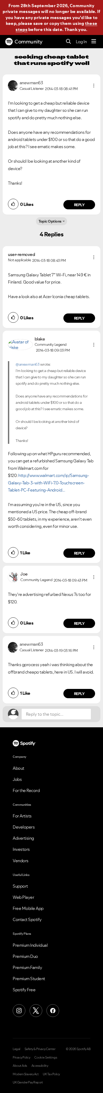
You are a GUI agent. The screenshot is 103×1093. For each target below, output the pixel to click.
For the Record (26, 790)
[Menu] (94, 41)
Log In (81, 42)
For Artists (22, 816)
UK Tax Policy (51, 1074)
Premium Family (27, 967)
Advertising (23, 838)
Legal (16, 1049)
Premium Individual (30, 945)
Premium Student (29, 978)
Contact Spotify (27, 919)
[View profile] (13, 85)
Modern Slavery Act (26, 1074)
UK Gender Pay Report (28, 1082)
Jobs (17, 779)
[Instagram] (19, 1010)
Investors (21, 849)
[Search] (68, 42)
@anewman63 (27, 364)
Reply (79, 204)
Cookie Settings (45, 1057)
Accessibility (39, 1066)
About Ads (20, 1066)
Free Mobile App (28, 908)
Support (20, 886)
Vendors (21, 861)
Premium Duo (25, 956)
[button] (94, 86)
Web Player (23, 897)
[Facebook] (52, 1010)
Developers (24, 827)
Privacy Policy (21, 1057)
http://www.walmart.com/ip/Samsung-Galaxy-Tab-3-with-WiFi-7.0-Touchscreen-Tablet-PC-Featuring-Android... (48, 482)
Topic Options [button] (50, 221)
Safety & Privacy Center (40, 1049)
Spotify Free (24, 990)
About (18, 768)
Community (29, 41)
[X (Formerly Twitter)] (36, 1010)
